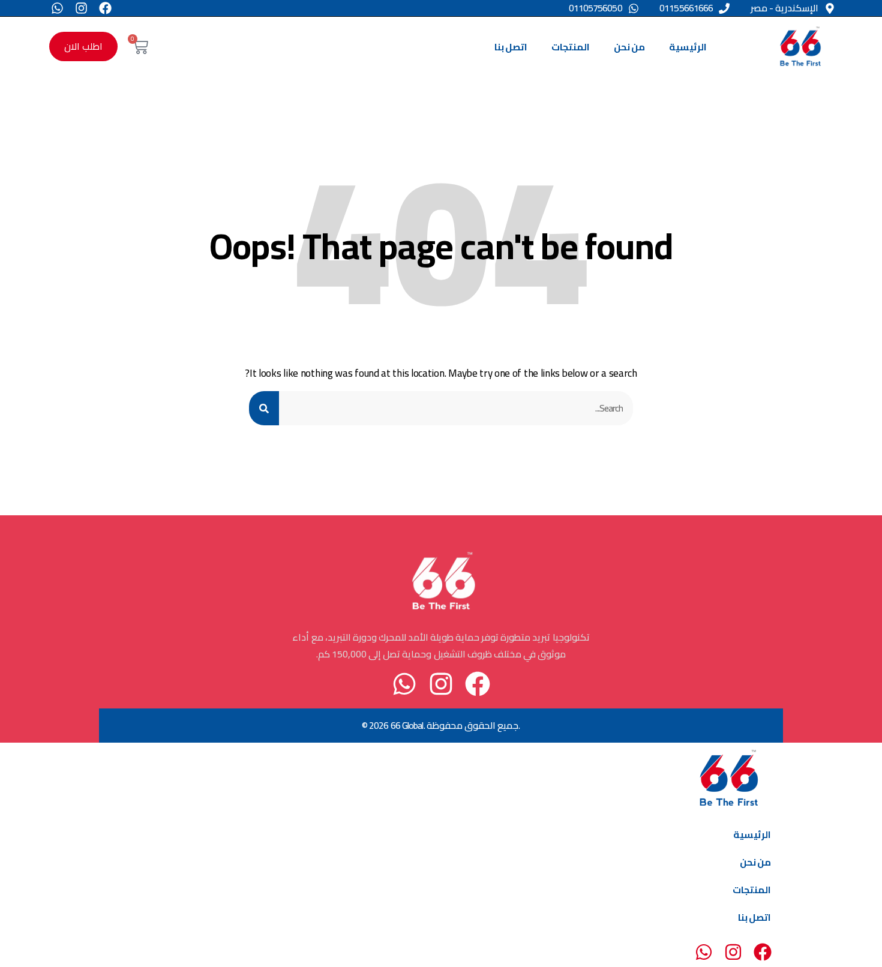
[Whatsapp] (57, 8)
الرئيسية (688, 47)
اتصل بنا (510, 47)
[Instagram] (81, 8)
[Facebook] (105, 8)
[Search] (264, 408)
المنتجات (570, 47)
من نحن (629, 47)
